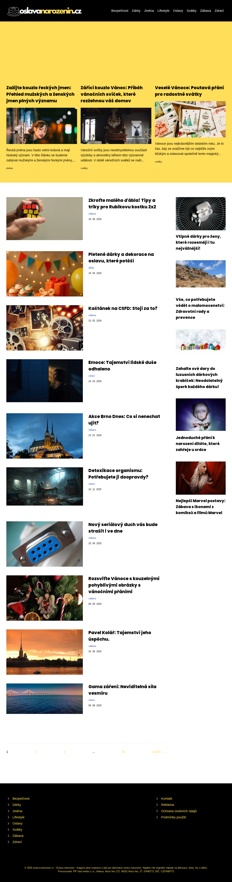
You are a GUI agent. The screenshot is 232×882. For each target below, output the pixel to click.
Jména (149, 11)
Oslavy (178, 11)
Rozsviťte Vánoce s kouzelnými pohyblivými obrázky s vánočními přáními (124, 585)
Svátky (191, 11)
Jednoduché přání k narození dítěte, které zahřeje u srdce (198, 443)
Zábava (205, 11)
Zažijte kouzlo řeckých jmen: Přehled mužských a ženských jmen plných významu (40, 94)
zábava (92, 213)
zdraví (91, 375)
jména (9, 168)
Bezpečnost (119, 11)
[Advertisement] (116, 57)
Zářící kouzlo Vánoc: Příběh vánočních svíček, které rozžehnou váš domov (112, 94)
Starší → (158, 752)
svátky (84, 168)
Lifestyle (163, 11)
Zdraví (219, 11)
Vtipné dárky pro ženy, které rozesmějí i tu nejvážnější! (198, 242)
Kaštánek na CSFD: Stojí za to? (122, 308)
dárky (91, 267)
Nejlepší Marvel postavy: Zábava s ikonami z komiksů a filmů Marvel (200, 507)
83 (123, 752)
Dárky (136, 11)
